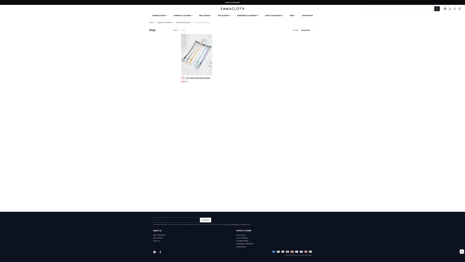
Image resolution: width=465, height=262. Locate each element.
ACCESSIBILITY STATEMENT (244, 244)
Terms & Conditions (242, 238)
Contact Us (156, 241)
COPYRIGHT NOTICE (242, 241)
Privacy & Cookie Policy (232, 224)
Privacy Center (240, 235)
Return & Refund (158, 238)
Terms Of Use (246, 224)
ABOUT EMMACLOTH (159, 235)
